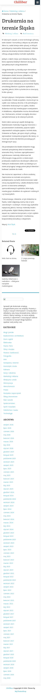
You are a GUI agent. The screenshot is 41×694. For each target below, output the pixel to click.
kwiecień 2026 (8, 438)
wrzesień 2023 (8, 543)
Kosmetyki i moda (10, 366)
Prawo (5, 390)
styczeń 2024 (8, 529)
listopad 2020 (8, 658)
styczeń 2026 (8, 448)
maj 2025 (6, 475)
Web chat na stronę (9, 258)
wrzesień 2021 (8, 624)
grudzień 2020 (8, 654)
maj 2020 (6, 678)
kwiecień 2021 (8, 641)
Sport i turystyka (9, 407)
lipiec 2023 (7, 550)
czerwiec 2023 (8, 553)
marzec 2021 (8, 644)
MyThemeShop (20, 691)
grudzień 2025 (8, 452)
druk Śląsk (11, 224)
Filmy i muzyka (8, 349)
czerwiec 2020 (8, 675)
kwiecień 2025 (8, 479)
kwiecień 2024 (8, 519)
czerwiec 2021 (8, 634)
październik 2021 (9, 620)
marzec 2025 (8, 482)
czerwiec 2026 (8, 431)
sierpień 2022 (8, 587)
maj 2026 (6, 435)
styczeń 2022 (8, 610)
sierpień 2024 (8, 506)
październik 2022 (9, 580)
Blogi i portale (8, 332)
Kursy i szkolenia (9, 373)
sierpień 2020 (8, 668)
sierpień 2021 (8, 627)
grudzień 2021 (8, 614)
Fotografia (7, 356)
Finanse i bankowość (11, 353)
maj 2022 (6, 597)
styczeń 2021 (8, 651)
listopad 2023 (8, 536)
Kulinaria (6, 369)
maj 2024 (6, 516)
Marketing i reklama (11, 33)
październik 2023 (9, 539)
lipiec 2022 (7, 590)
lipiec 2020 (7, 671)
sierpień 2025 (8, 465)
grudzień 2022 (8, 573)
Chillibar (9, 688)
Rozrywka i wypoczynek (12, 393)
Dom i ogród (8, 339)
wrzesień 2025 (8, 462)
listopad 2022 (8, 577)
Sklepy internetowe (10, 396)
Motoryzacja (8, 383)
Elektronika (7, 342)
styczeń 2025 (8, 489)
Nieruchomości (9, 386)
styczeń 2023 (8, 570)
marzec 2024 (8, 523)
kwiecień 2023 (8, 560)
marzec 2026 (8, 441)
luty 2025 (6, 485)
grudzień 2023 (8, 533)
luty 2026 (6, 445)
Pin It (14, 234)
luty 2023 (6, 566)
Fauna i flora (8, 346)
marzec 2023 (8, 563)
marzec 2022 (8, 604)
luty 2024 (6, 526)
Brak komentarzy (28, 33)
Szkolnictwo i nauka (10, 410)
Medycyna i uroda (10, 380)
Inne (5, 359)
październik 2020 (9, 661)
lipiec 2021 (7, 631)
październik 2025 (9, 458)
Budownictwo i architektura (13, 336)
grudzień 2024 (8, 492)
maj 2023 (6, 556)
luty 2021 (6, 647)
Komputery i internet (11, 363)
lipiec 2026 (7, 428)
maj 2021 (6, 637)
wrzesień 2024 (8, 502)
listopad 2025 (8, 455)
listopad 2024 (8, 496)
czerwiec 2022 (8, 593)
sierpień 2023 (8, 546)
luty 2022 (6, 607)
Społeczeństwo (9, 403)
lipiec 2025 (7, 469)
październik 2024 (9, 499)
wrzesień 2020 (8, 664)
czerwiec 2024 (8, 512)
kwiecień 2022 (8, 600)
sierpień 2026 (8, 425)
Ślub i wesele (8, 400)
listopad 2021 (8, 617)
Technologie (8, 413)
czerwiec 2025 (8, 472)
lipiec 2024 (7, 509)
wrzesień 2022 (8, 583)
